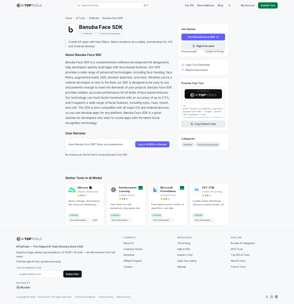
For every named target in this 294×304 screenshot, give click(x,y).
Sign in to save (205, 45)
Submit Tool (268, 5)
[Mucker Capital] (23, 287)
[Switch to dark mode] (229, 5)
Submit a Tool (184, 254)
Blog (220, 5)
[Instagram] (271, 297)
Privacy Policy (106, 297)
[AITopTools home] (29, 5)
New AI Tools (238, 260)
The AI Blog (183, 243)
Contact (128, 266)
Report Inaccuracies (196, 69)
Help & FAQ (183, 249)
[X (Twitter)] (266, 297)
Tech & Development (109, 33)
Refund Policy (124, 297)
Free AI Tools (238, 266)
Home (68, 18)
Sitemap (181, 266)
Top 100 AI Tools (240, 254)
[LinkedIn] (276, 297)
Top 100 (189, 5)
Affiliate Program (133, 260)
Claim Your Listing (187, 260)
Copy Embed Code (205, 123)
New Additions (205, 5)
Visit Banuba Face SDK (201, 36)
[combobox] (111, 5)
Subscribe (72, 274)
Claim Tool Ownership (197, 64)
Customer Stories (133, 249)
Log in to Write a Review (152, 144)
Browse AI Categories (243, 243)
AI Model (94, 18)
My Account (248, 5)
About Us (129, 243)
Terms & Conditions (85, 297)
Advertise (129, 254)
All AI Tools (237, 249)
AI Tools (80, 18)
